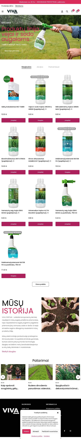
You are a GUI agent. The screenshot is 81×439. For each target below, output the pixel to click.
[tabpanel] (40, 177)
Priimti (26, 431)
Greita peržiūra (28, 83)
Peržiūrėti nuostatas (50, 431)
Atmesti (36, 431)
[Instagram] (70, 431)
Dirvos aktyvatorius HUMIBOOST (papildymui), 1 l (39, 160)
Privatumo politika (37, 436)
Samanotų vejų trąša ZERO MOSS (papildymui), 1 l (12, 211)
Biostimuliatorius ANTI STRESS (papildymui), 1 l (13, 160)
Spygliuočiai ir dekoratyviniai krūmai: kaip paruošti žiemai (67, 388)
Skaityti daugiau (9, 351)
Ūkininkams (19, 6)
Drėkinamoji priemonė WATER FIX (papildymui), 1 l (67, 160)
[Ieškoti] (67, 11)
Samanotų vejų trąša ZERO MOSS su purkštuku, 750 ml (66, 211)
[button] (58, 413)
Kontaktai (47, 436)
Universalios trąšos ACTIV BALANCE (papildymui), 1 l (38, 211)
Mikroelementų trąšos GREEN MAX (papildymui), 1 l (67, 108)
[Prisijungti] (62, 11)
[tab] (26, 67)
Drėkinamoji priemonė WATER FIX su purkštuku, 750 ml (13, 263)
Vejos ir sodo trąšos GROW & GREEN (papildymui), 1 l (40, 108)
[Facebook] (64, 431)
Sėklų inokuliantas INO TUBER (12, 107)
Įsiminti (28, 78)
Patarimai (40, 360)
